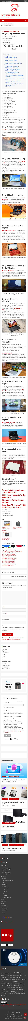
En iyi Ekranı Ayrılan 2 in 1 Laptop (9, 558)
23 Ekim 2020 (5, 850)
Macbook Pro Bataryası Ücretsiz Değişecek (6, 529)
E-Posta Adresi (7, 702)
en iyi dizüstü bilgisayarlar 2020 (9, 555)
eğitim (8, 977)
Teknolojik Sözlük (6, 668)
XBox (4, 912)
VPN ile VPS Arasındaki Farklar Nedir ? (13, 780)
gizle (8, 54)
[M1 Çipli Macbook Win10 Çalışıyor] (7, 534)
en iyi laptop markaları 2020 (8, 559)
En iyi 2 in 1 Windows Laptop (8, 554)
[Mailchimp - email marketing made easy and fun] (11, 738)
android (12, 973)
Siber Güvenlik (5, 667)
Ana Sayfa (3, 865)
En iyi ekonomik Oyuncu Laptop (9, 557)
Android (4, 886)
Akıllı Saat (4, 649)
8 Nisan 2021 (5, 805)
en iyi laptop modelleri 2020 (8, 561)
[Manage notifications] (24, 1018)
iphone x (19, 982)
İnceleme (4, 658)
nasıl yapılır (5, 985)
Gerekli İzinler (7, 710)
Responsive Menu (25, 1)
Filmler (3, 656)
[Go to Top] (25, 1014)
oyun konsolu (19, 987)
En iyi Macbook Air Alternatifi (8, 562)
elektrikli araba (17, 975)
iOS (3, 893)
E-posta (4, 613)
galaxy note (12, 977)
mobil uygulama (19, 983)
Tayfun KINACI (14, 36)
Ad (3, 607)
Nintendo (5, 910)
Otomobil (4, 663)
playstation (5, 989)
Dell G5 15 (7, 457)
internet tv (8, 982)
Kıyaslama (4, 660)
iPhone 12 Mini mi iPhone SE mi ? (12, 848)
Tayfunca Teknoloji (10, 15)
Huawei (5, 889)
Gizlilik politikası (9, 1016)
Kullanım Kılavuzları (6, 661)
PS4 (10, 992)
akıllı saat (3, 973)
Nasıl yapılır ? (4, 901)
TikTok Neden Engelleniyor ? (17, 576)
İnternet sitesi (5, 619)
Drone (3, 654)
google (18, 977)
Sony (10, 993)
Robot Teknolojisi (6, 665)
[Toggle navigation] (3, 20)
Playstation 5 (13, 989)
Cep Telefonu (5, 652)
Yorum (4, 590)
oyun (6, 987)
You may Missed (7, 760)
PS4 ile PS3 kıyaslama (8, 826)
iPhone (10, 845)
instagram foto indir (13, 979)
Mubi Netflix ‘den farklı (9, 572)
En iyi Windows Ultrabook (7, 565)
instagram (4, 979)
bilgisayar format (5, 975)
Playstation (6, 822)
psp (16, 992)
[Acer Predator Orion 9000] (18, 524)
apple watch (23, 973)
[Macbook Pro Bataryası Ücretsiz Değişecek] (7, 524)
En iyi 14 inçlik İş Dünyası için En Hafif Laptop (12, 551)
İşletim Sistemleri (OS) (8, 880)
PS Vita (19, 992)
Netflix (10, 985)
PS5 (13, 992)
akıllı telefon (7, 973)
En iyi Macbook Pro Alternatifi (8, 564)
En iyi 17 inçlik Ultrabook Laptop (9, 552)
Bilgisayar (5, 31)
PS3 (7, 992)
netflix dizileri (16, 985)
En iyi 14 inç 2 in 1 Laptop (10, 550)
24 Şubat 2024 (5, 781)
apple (16, 972)
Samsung (6, 888)
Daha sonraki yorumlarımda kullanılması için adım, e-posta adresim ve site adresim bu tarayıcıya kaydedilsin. (13, 629)
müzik (24, 983)
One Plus (6, 891)
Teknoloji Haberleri (13, 31)
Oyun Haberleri (4, 907)
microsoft (6, 983)
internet (5, 982)
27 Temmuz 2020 (6, 36)
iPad (4, 882)
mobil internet (12, 983)
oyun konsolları (11, 987)
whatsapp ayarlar (16, 993)
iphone (14, 982)
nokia (20, 985)
